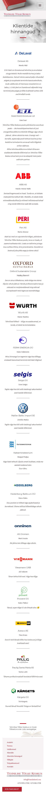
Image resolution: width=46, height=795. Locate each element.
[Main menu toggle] (40, 5)
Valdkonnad (11, 749)
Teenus (10, 746)
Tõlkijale (10, 760)
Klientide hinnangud (14, 756)
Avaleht (10, 742)
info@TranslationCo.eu (32, 779)
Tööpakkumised (13, 763)
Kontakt (10, 766)
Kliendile (10, 753)
